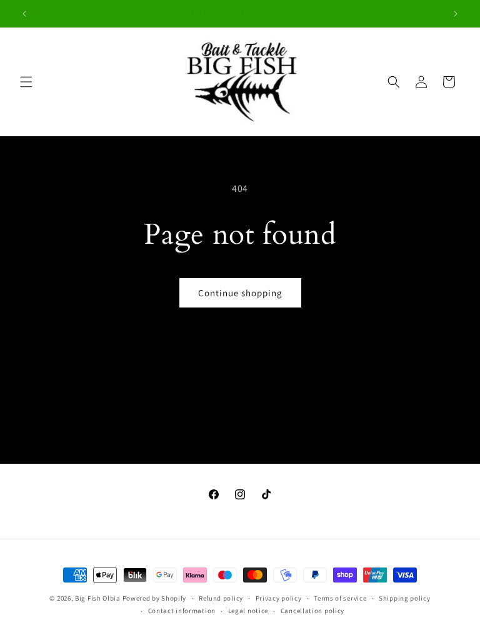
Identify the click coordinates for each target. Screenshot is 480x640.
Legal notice (248, 610)
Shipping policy (405, 598)
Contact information (182, 610)
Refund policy (221, 598)
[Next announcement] (455, 14)
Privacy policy (279, 598)
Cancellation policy (312, 610)
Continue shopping (240, 293)
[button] (26, 82)
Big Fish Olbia (98, 598)
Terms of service (340, 598)
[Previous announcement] (24, 14)
